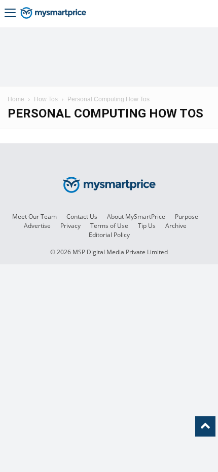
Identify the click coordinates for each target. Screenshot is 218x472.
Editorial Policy (109, 234)
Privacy (70, 225)
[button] (10, 14)
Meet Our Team (34, 216)
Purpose (186, 216)
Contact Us (81, 216)
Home (16, 99)
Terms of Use (109, 225)
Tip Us (147, 225)
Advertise (37, 225)
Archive (176, 225)
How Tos (46, 99)
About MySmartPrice (136, 216)
